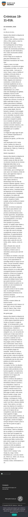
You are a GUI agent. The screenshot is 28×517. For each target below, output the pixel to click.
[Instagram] (13, 493)
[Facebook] (4, 493)
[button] (26, 3)
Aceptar (14, 514)
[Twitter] (9, 493)
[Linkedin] (22, 493)
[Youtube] (18, 493)
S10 (4, 29)
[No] (25, 511)
